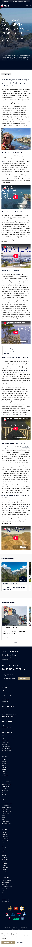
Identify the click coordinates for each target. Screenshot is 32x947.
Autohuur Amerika (6, 748)
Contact (4, 693)
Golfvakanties (5, 899)
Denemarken (5, 775)
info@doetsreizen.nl (9, 655)
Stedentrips (5, 888)
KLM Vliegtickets (6, 746)
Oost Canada (5, 821)
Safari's (4, 893)
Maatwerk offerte (6, 742)
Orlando (4, 853)
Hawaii (3, 815)
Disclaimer (15, 927)
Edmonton (4, 863)
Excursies (4, 744)
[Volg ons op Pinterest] (20, 669)
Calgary (4, 847)
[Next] (29, 577)
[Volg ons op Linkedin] (3, 669)
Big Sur (16, 108)
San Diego (4, 869)
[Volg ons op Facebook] (7, 669)
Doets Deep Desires (7, 886)
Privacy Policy (24, 927)
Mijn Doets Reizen (6, 690)
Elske (24, 301)
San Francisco (24, 506)
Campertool (5, 740)
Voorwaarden (5, 699)
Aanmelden (23, 678)
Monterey (4, 217)
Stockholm (4, 857)
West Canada (5, 786)
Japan (3, 771)
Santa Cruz (4, 161)
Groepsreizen (5, 901)
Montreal (4, 851)
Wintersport (5, 890)
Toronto (4, 855)
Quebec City (5, 867)
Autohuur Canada (6, 750)
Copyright (20, 929)
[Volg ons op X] (23, 669)
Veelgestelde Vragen (7, 695)
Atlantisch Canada (6, 823)
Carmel (18, 274)
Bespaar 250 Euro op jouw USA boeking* (16, 1)
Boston (4, 861)
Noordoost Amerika (6, 811)
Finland (4, 769)
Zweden (4, 765)
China (3, 773)
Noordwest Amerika (7, 803)
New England (5, 813)
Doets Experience (6, 727)
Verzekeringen (5, 701)
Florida (3, 801)
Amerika (4, 759)
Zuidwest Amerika (6, 784)
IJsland (4, 763)
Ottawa (4, 865)
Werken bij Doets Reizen (8, 716)
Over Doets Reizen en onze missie (10, 714)
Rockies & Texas (6, 805)
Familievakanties (6, 897)
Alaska (3, 817)
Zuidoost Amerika (6, 807)
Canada (4, 761)
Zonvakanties (5, 895)
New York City (5, 840)
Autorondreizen (6, 882)
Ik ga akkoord (8, 942)
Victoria (4, 845)
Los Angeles (7, 508)
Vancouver (4, 834)
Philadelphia (5, 871)
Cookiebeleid (12, 929)
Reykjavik (4, 849)
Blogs (3, 712)
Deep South (5, 809)
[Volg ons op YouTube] (10, 669)
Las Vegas (4, 832)
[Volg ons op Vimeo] (17, 669)
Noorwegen (5, 767)
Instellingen (20, 942)
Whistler (4, 843)
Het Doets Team (6, 710)
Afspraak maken (6, 697)
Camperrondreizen (6, 880)
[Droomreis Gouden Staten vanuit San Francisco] (14, 572)
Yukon (3, 819)
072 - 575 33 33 (6, 657)
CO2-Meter (5, 736)
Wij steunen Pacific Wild (8, 738)
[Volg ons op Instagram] (14, 669)
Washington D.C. (6, 859)
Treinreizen (4, 884)
